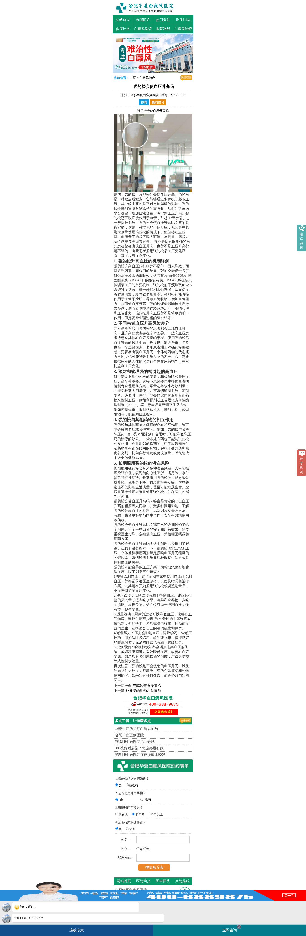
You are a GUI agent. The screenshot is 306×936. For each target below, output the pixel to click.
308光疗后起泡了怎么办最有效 (139, 748)
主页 (132, 78)
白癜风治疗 (183, 29)
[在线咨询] (186, 78)
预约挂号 (158, 102)
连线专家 (76, 930)
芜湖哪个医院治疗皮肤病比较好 (140, 755)
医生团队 (183, 20)
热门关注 (163, 20)
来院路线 (163, 29)
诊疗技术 (123, 29)
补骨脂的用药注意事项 (143, 690)
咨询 (144, 102)
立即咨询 (231, 928)
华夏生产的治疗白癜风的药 (136, 729)
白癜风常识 (143, 29)
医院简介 (143, 20)
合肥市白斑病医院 (129, 735)
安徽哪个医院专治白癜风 (135, 742)
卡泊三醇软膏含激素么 (143, 686)
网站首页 (123, 20)
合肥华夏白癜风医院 (144, 95)
